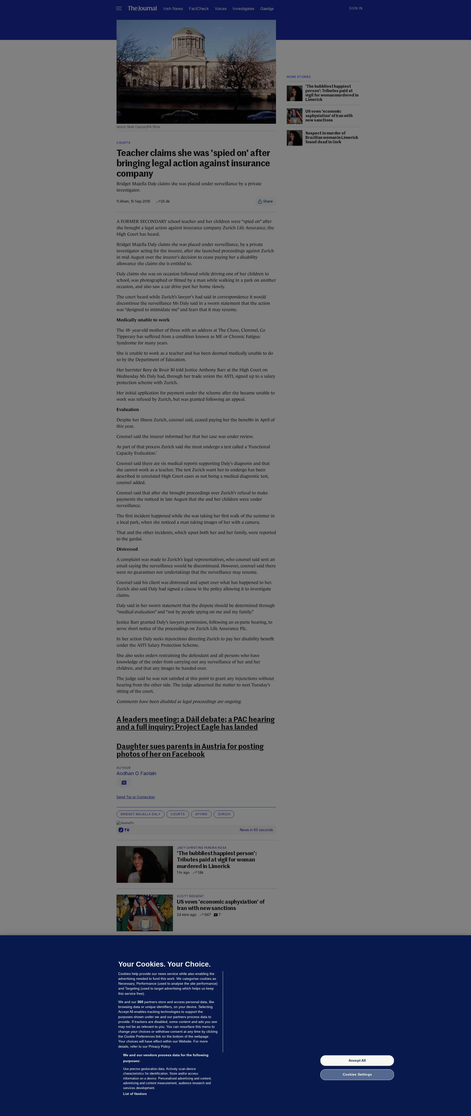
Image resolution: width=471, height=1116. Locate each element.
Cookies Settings (357, 1075)
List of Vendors (135, 1094)
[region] (235, 1025)
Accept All (357, 1060)
